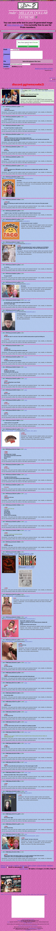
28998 (23, 824)
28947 (22, 390)
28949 (22, 410)
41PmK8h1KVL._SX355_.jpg (29, 430)
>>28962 (29, 530)
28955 (23, 474)
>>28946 (25, 367)
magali (31, 0)
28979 (22, 693)
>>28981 (25, 701)
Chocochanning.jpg (28, 178)
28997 (23, 814)
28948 (22, 400)
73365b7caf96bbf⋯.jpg (10, 553)
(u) (32, 178)
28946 (22, 378)
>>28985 (25, 732)
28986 (22, 753)
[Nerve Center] (38, 31)
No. (28, 90)
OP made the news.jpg (29, 567)
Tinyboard (23, 919)
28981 (23, 711)
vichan (27, 919)
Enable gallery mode (52, 80)
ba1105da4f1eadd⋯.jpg (11, 221)
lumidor (28, 0)
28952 (22, 429)
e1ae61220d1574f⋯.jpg (11, 618)
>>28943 (28, 300)
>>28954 (25, 449)
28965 (22, 639)
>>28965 (25, 617)
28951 (22, 420)
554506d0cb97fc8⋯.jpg (27, 566)
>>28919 (39, 90)
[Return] (22, 31)
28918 (30, 90)
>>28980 (6, 714)
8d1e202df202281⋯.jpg (11, 243)
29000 (22, 834)
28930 (22, 219)
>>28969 (6, 675)
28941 (22, 332)
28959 (22, 521)
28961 (22, 541)
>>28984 (6, 745)
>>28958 (25, 493)
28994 (23, 772)
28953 (22, 449)
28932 (22, 264)
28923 (23, 134)
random (19, 0)
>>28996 (29, 772)
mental (34, 0)
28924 (22, 146)
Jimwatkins (30, 925)
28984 (22, 732)
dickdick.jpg (27, 243)
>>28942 (25, 165)
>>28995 (25, 772)
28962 (22, 551)
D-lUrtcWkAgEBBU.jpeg (29, 311)
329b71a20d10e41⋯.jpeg (11, 311)
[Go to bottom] (27, 31)
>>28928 (42, 90)
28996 (23, 791)
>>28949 (25, 400)
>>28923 (25, 116)
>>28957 (25, 474)
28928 (23, 199)
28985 (22, 743)
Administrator (26, 925)
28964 (23, 617)
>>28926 (6, 347)
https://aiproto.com (15, 25)
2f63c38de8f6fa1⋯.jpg (10, 641)
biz (25, 0)
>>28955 (6, 495)
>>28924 (25, 134)
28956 (22, 484)
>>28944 (6, 380)
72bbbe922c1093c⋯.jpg (11, 596)
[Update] (3, 867)
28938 (22, 300)
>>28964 (20, 643)
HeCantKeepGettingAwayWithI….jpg (31, 835)
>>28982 (6, 734)
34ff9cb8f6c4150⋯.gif (27, 553)
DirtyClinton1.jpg (33, 88)
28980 (23, 701)
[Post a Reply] (23, 868)
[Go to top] (9, 865)
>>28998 (25, 791)
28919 (23, 106)
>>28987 (29, 743)
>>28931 (29, 134)
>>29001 (25, 834)
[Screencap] (23, 865)
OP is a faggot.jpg (12, 554)
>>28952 (25, 410)
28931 (22, 242)
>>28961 (25, 530)
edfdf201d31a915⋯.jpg (10, 835)
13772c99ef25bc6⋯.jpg (11, 178)
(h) (31, 178)
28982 (23, 722)
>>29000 (25, 762)
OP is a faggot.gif (28, 554)
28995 (22, 781)
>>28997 (29, 732)
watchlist (44, 0)
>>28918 (6, 108)
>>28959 (6, 532)
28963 (22, 594)
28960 (22, 530)
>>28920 (6, 136)
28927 (22, 176)
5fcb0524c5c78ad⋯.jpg (11, 283)
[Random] (45, 31)
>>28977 (29, 662)
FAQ (52, 70)
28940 (22, 310)
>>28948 (6, 412)
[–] (21, 90)
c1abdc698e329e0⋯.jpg (11, 792)
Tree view (53, 79)
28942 (22, 345)
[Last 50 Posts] (35, 90)
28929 (22, 210)
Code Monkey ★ (29, 922)
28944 (22, 367)
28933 (22, 273)
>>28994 (6, 783)
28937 (22, 282)
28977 (22, 682)
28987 (22, 762)
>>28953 (25, 429)
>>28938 (6, 335)
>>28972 (25, 662)
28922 (22, 125)
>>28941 (25, 300)
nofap (37, 0)
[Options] (54, 0)
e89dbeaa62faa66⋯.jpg (11, 430)
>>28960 (25, 521)
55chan (23, 0)
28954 (22, 464)
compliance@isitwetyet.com (32, 928)
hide (6, 88)
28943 (22, 356)
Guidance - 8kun (21, 925)
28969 (23, 662)
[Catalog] (33, 31)
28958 (23, 505)
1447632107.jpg (27, 641)
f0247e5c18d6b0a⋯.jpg (16, 88)
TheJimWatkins (35, 925)
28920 (22, 116)
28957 (22, 493)
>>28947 (25, 378)
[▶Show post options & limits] (44, 68)
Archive (17, 66)
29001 (22, 852)
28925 (22, 157)
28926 (23, 165)
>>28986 (25, 743)
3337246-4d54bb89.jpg (29, 618)
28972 (23, 672)
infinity (30, 919)
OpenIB (32, 919)
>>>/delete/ (38, 929)
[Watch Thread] (48, 90)
